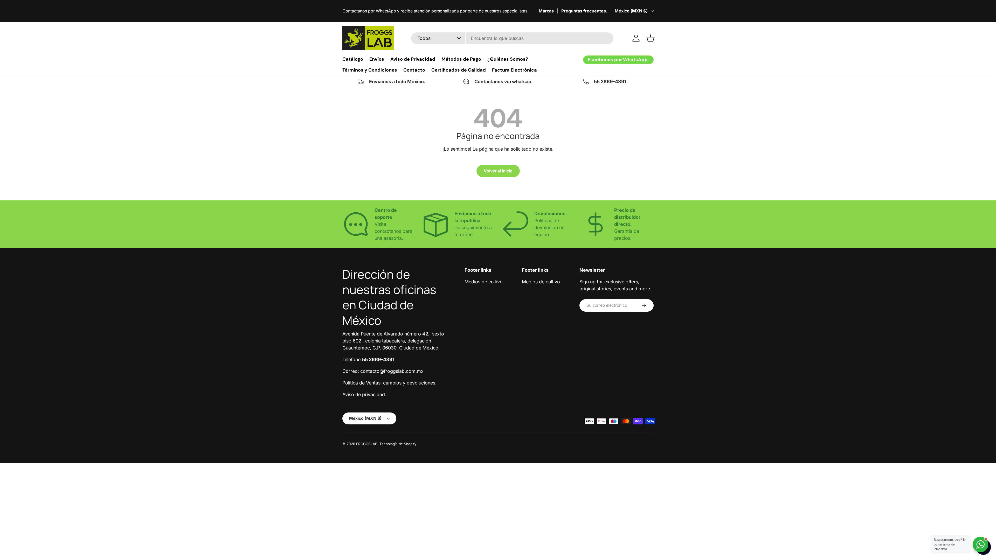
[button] (650, 38)
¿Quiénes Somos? (507, 59)
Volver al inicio (498, 171)
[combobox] (512, 38)
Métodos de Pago (461, 59)
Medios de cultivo (484, 281)
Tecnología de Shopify (398, 444)
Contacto (414, 70)
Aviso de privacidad (363, 394)
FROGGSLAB (366, 444)
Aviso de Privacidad (412, 59)
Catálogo (352, 59)
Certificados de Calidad (458, 70)
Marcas (546, 10)
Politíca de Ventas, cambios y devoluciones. (389, 383)
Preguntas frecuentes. (584, 10)
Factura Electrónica (514, 70)
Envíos (376, 59)
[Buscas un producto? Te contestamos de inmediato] (980, 544)
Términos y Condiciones (369, 70)
